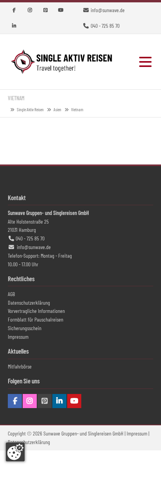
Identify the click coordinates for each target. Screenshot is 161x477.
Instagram (30, 10)
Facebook (14, 10)
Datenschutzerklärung (29, 302)
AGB (11, 294)
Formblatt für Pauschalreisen (35, 319)
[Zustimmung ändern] (15, 452)
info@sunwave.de (108, 10)
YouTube (61, 10)
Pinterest (45, 10)
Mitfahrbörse (20, 366)
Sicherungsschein (24, 328)
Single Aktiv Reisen (62, 61)
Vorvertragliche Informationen (36, 310)
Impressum (18, 336)
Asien (57, 109)
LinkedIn (14, 26)
